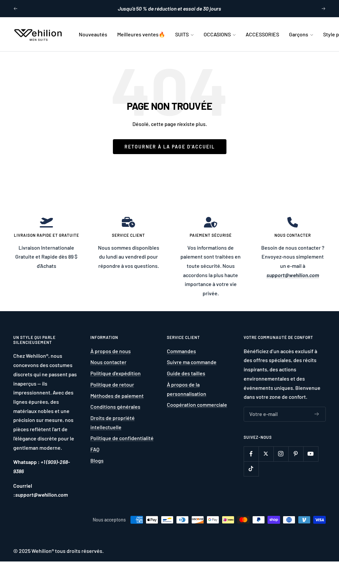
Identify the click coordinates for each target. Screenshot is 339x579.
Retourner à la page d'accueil (169, 146)
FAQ (94, 449)
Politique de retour (112, 384)
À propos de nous (110, 351)
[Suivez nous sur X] (266, 453)
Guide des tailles (186, 373)
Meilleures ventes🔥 (141, 34)
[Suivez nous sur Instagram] (280, 453)
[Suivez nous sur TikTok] (251, 468)
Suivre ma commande (192, 362)
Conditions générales (115, 406)
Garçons (299, 34)
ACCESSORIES (262, 34)
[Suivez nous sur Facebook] (251, 453)
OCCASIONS (218, 34)
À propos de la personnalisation (186, 389)
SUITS (182, 34)
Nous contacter (108, 362)
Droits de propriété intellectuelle (112, 422)
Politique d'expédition (115, 373)
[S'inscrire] (317, 414)
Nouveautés (93, 34)
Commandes (181, 351)
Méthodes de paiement (117, 396)
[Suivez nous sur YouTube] (310, 453)
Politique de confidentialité (122, 438)
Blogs (97, 460)
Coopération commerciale (197, 404)
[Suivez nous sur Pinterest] (295, 453)
